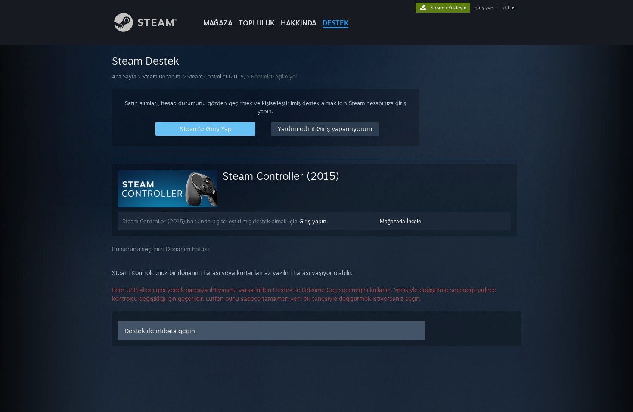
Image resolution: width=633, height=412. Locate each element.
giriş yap (484, 8)
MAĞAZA (218, 23)
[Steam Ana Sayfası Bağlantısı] (145, 29)
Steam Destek (145, 60)
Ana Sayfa (124, 76)
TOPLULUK (257, 23)
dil (506, 8)
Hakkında (298, 23)
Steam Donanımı (162, 76)
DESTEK (336, 23)
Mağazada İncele (400, 221)
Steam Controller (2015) (216, 76)
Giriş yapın (312, 221)
